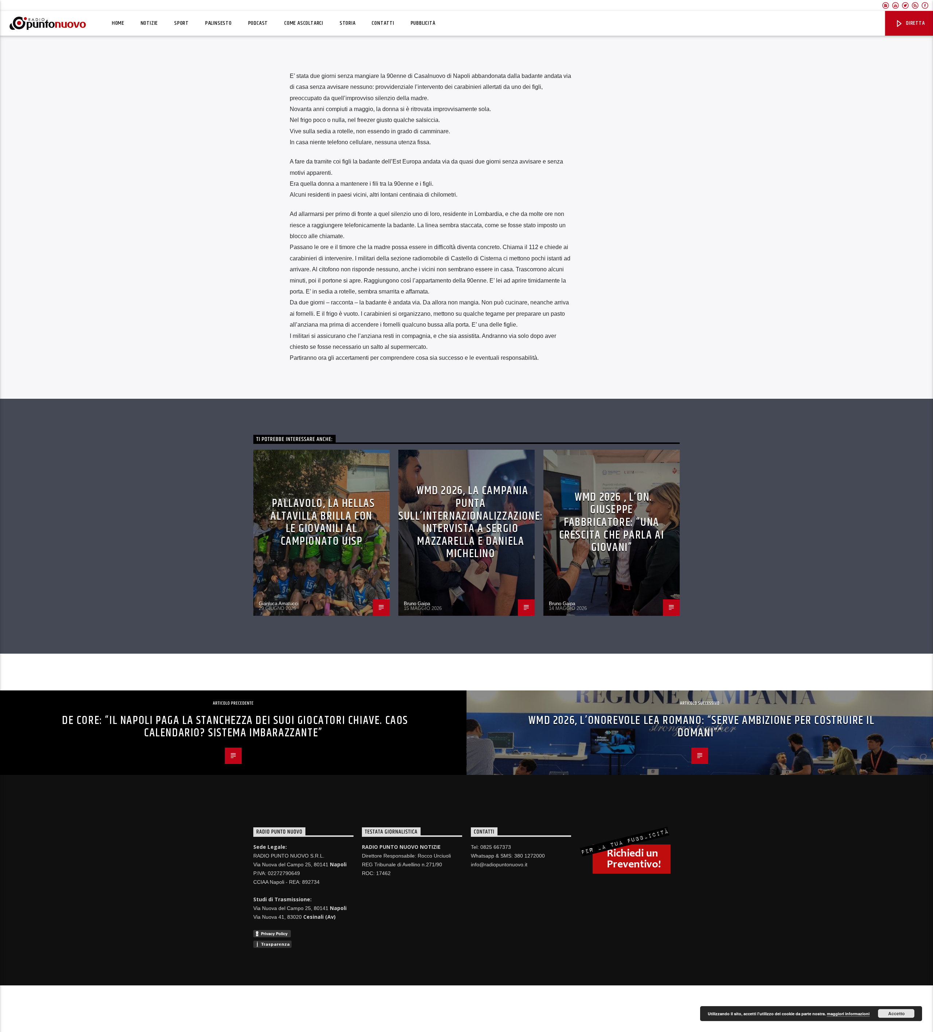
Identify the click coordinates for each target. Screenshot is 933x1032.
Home (118, 23)
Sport (181, 23)
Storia (348, 23)
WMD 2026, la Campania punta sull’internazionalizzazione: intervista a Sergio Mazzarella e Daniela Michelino (470, 522)
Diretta (915, 23)
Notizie (149, 23)
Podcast (258, 23)
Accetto (896, 1013)
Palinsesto (218, 23)
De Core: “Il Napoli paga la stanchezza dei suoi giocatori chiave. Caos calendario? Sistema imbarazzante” (235, 727)
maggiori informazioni (848, 1013)
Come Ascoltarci (303, 23)
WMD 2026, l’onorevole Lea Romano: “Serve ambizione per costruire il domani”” (701, 727)
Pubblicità (423, 23)
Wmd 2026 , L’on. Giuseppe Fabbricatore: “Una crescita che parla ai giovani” (611, 522)
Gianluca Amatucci (278, 603)
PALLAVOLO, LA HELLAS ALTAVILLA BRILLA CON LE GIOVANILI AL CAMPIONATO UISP (322, 522)
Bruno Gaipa (417, 603)
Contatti (383, 23)
